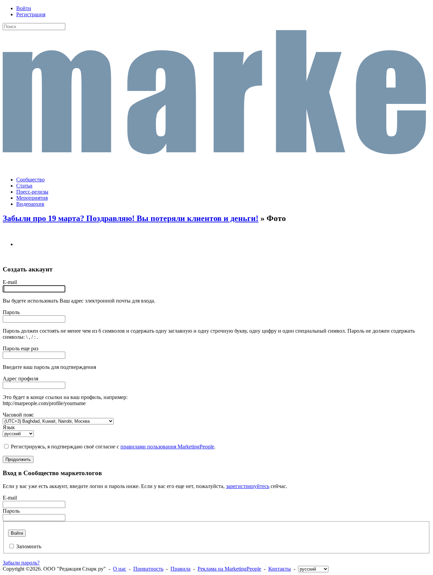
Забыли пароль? (21, 563)
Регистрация (30, 14)
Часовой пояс (18, 415)
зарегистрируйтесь (247, 486)
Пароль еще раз (20, 348)
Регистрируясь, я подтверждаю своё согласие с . (113, 446)
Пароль (11, 312)
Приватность (148, 569)
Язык (9, 427)
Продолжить (18, 459)
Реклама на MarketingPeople (229, 569)
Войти (23, 8)
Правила (180, 569)
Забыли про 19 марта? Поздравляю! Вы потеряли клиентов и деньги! (130, 218)
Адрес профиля (20, 378)
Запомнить (28, 546)
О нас (119, 569)
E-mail (10, 282)
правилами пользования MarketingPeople (167, 446)
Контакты (279, 569)
